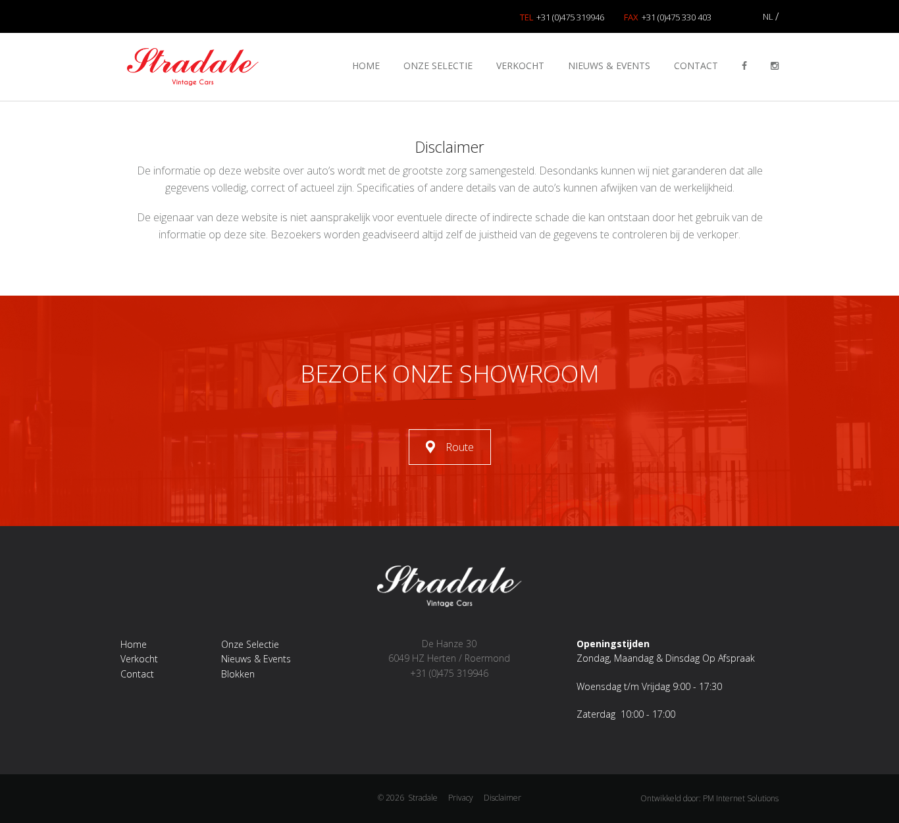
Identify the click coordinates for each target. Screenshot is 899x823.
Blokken (238, 674)
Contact (696, 65)
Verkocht (520, 65)
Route (460, 447)
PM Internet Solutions (741, 798)
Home (366, 65)
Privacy (460, 797)
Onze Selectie (438, 65)
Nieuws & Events (609, 65)
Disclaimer (502, 797)
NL (768, 16)
